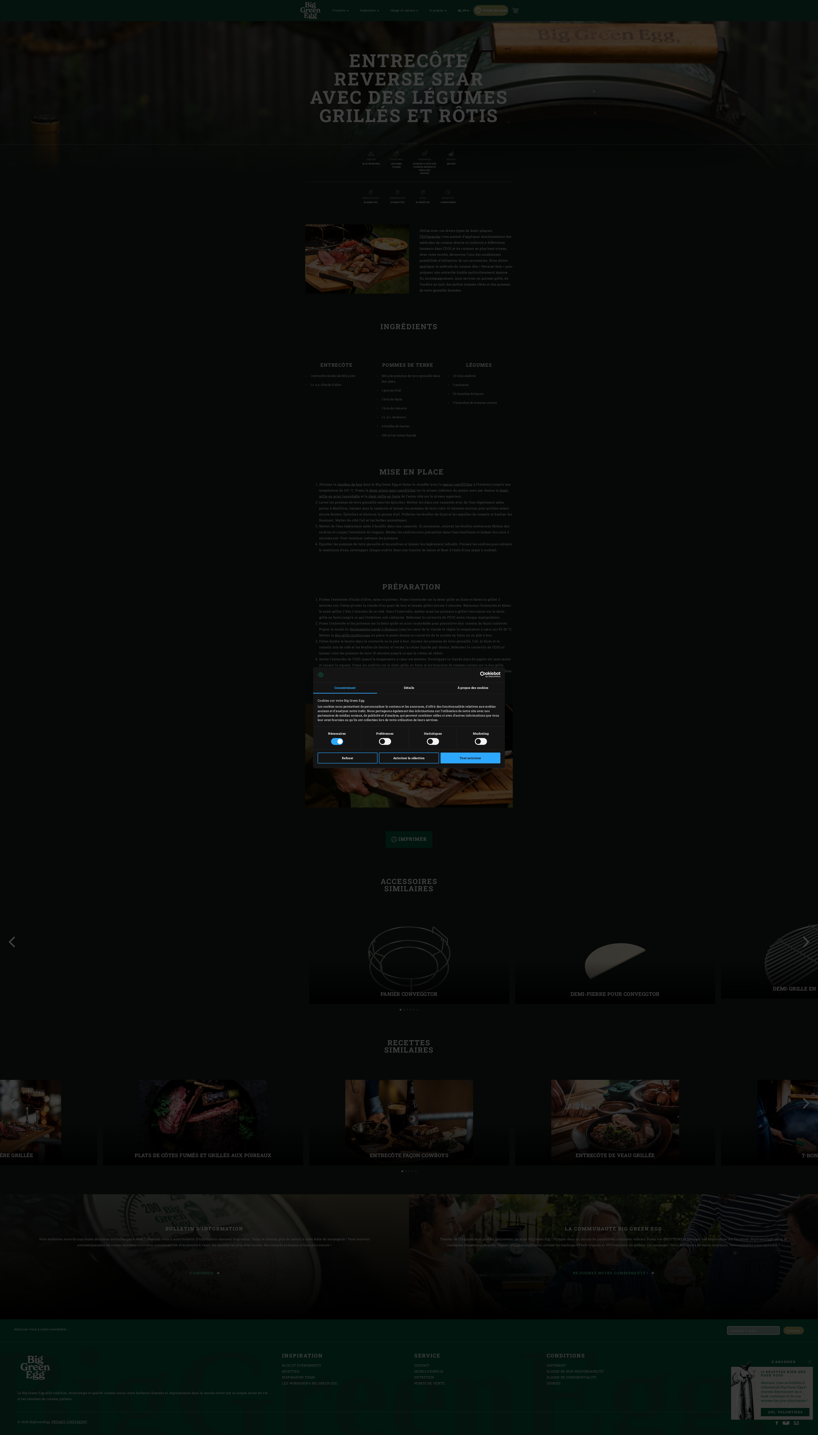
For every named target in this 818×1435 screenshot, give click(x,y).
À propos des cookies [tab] (473, 688)
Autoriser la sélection (409, 758)
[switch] (385, 741)
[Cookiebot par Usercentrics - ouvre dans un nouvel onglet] (481, 675)
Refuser (347, 758)
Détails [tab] (409, 688)
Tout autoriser (470, 758)
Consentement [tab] (345, 688)
